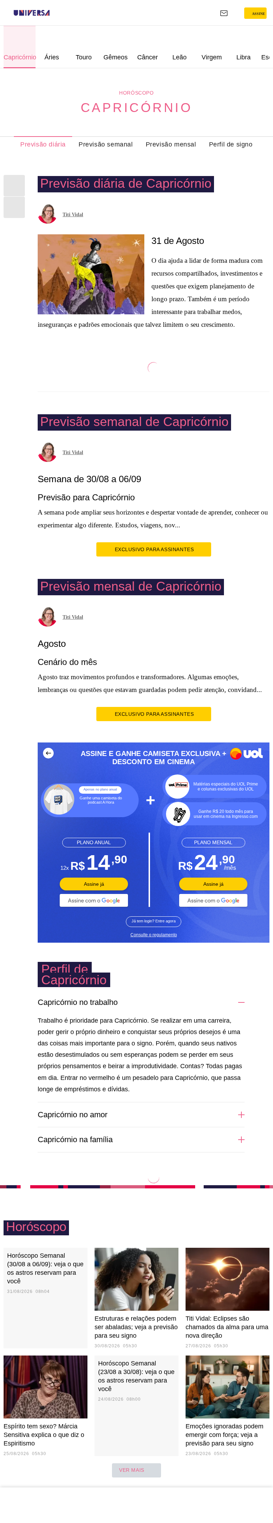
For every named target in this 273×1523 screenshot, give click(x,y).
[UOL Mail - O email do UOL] (224, 13)
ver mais (131, 1470)
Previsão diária (43, 144)
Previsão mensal (171, 144)
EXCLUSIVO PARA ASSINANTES (154, 549)
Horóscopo (136, 93)
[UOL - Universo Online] (54, 13)
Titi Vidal (73, 214)
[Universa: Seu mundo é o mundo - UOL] (32, 13)
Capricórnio (137, 107)
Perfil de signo (231, 144)
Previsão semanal (106, 144)
